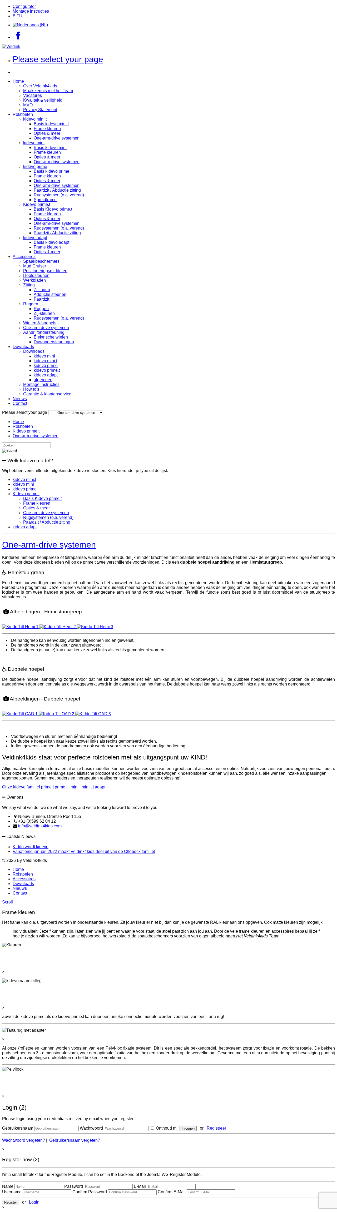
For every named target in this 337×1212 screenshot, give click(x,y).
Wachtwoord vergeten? (23, 1140)
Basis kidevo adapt (51, 242)
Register (10, 1202)
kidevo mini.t (35, 119)
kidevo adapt (35, 237)
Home (18, 81)
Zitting (29, 285)
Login (34, 1202)
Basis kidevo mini (50, 147)
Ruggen (30, 304)
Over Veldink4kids (40, 86)
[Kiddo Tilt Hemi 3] (95, 626)
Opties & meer (47, 133)
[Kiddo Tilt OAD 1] (20, 714)
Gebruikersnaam (17, 1128)
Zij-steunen (44, 313)
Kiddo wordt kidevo (30, 847)
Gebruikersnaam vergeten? (74, 1140)
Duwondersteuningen (54, 342)
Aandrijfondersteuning (44, 332)
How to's (31, 389)
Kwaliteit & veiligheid (42, 100)
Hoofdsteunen (36, 275)
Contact (20, 403)
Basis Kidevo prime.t (53, 209)
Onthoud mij (167, 1128)
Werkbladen (34, 280)
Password (73, 1186)
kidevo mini (33, 143)
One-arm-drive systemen (57, 138)
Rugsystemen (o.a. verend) (59, 195)
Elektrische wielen (51, 337)
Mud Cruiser (34, 266)
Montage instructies (31, 11)
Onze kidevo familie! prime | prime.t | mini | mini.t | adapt (53, 787)
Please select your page (58, 59)
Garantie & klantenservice (47, 394)
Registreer (216, 1128)
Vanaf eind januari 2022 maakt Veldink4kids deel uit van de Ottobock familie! (84, 851)
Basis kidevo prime (51, 171)
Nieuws (20, 398)
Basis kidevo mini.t (51, 124)
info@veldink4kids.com (40, 826)
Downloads (23, 346)
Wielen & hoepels (39, 323)
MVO (28, 105)
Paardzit (41, 299)
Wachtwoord (91, 1128)
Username (12, 1192)
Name (7, 1186)
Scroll (7, 902)
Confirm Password (89, 1192)
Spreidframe (45, 199)
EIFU (17, 16)
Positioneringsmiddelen (45, 271)
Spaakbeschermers (41, 261)
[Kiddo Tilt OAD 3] (93, 714)
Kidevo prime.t (36, 204)
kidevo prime (35, 166)
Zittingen (42, 289)
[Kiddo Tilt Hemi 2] (58, 626)
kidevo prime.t (47, 370)
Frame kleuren (47, 128)
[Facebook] (18, 37)
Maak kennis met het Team (48, 90)
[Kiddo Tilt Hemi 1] (20, 626)
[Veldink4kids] (11, 46)
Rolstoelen (23, 114)
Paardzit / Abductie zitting (57, 190)
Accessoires (24, 256)
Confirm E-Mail (172, 1192)
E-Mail (140, 1186)
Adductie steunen (50, 294)
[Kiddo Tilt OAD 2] (57, 714)
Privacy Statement (40, 109)
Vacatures (32, 95)
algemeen (43, 379)
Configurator (24, 6)
